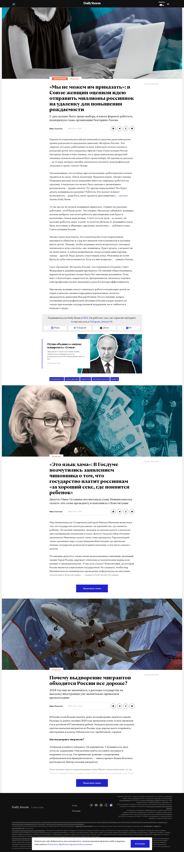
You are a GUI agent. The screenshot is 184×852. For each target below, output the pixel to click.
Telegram (95, 322)
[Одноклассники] (106, 805)
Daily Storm (92, 3)
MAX (85, 318)
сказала (123, 196)
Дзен (104, 322)
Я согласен (140, 844)
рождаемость (56, 379)
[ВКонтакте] (101, 805)
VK (111, 322)
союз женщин (72, 379)
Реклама (76, 811)
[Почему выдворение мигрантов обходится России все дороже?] (113, 706)
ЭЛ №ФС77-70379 (153, 800)
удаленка (85, 379)
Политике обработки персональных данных (70, 844)
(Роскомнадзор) (125, 800)
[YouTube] (96, 805)
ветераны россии (100, 379)
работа (114, 379)
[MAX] (111, 805)
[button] (14, 4)
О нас (74, 805)
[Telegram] (91, 805)
